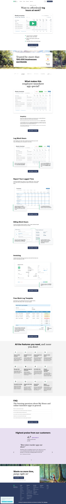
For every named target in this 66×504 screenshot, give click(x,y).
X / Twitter (48, 487)
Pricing (24, 1)
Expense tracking (35, 491)
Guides (20, 496)
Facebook (48, 486)
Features (21, 1)
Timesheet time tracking (35, 494)
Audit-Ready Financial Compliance (29, 498)
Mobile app (21, 488)
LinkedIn (47, 488)
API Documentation (42, 487)
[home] (15, 1)
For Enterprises (21, 487)
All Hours (45, 502)
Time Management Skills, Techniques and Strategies (29, 495)
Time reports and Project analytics (35, 488)
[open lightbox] (33, 24)
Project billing (34, 486)
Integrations (41, 486)
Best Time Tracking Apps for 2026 (30, 493)
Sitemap (27, 488)
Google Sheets (49, 328)
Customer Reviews (22, 497)
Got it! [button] (7, 501)
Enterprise (27, 1)
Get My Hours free (50, 1)
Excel (48, 327)
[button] (31, 1)
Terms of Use (28, 487)
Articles (21, 495)
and (47, 165)
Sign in (45, 1)
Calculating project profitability (35, 492)
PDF (48, 329)
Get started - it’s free (33, 45)
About (27, 486)
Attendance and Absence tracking (35, 489)
